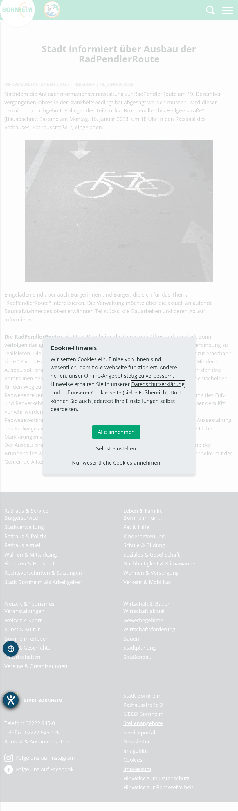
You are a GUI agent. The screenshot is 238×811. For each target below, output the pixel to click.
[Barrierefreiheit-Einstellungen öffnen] (11, 700)
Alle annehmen (116, 431)
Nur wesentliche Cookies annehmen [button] (116, 462)
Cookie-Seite (106, 392)
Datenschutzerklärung (158, 384)
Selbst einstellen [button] (116, 448)
